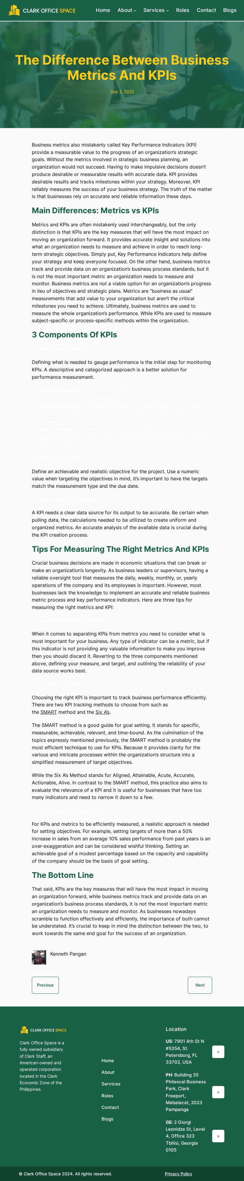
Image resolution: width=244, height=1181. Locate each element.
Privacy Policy (178, 1173)
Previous (45, 984)
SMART (48, 712)
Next (200, 984)
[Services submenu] (167, 10)
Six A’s (103, 712)
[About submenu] (134, 10)
